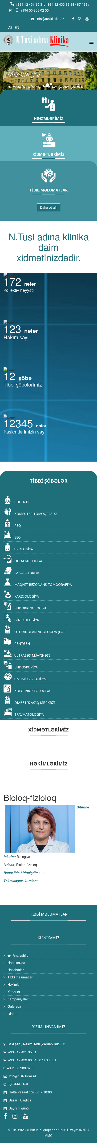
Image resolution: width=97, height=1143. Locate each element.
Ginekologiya (26, 620)
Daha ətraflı (48, 207)
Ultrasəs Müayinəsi (31, 655)
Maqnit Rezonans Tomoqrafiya (42, 584)
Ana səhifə (20, 955)
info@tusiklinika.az (50, 18)
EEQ (17, 537)
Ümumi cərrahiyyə (30, 679)
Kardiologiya (26, 596)
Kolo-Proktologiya (31, 690)
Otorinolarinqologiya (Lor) (40, 631)
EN (17, 27)
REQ (17, 525)
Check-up (21, 502)
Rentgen (21, 643)
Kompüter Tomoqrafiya (35, 513)
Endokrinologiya (29, 608)
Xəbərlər (13, 991)
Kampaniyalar (17, 999)
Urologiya (23, 549)
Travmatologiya (28, 714)
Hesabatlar (15, 969)
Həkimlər (14, 984)
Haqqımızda (16, 962)
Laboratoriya (26, 572)
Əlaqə (11, 1013)
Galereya (14, 1006)
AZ (10, 27)
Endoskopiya (25, 667)
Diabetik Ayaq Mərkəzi (34, 702)
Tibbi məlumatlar (19, 977)
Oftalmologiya (27, 561)
